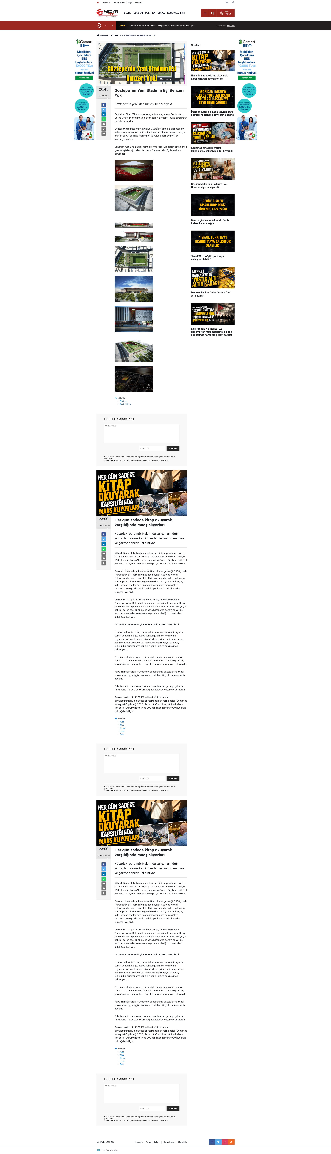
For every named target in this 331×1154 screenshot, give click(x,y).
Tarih (122, 734)
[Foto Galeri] (233, 2)
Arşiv (130, 3)
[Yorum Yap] (103, 133)
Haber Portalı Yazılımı (109, 1150)
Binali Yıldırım (125, 404)
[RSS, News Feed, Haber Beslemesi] (231, 1142)
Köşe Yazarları (176, 13)
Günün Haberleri (119, 3)
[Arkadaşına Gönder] (103, 124)
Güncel (123, 728)
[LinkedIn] (103, 114)
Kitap (122, 725)
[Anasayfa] (97, 3)
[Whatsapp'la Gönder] (103, 119)
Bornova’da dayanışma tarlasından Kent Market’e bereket (155, 25)
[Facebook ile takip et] (212, 1142)
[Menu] (205, 13)
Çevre (127, 13)
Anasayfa (139, 1142)
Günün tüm (226, 25)
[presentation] (106, 25)
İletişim (157, 1142)
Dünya (161, 13)
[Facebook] (103, 105)
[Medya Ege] (107, 13)
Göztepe (123, 401)
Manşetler (106, 3)
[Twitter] (103, 110)
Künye (148, 1142)
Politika (150, 13)
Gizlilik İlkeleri (168, 1142)
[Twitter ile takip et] (218, 1142)
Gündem (138, 13)
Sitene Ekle (139, 3)
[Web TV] (226, 2)
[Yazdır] (103, 129)
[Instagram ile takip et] (225, 1142)
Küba (122, 722)
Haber (122, 731)
